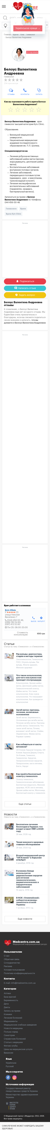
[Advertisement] (25, 250)
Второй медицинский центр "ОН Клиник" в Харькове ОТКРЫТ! (30, 858)
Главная (7, 35)
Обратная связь (11, 959)
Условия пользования (14, 970)
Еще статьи (25, 804)
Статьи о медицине (13, 1042)
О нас (6, 956)
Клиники (8, 1014)
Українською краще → (28, 28)
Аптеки (7, 993)
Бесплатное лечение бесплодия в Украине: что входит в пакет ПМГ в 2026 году (30, 827)
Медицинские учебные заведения (20, 1025)
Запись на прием (12, 1011)
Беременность (11, 1000)
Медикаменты (10, 1021)
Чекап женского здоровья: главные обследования (30, 843)
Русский (10, 1066)
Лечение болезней (13, 1018)
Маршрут (41, 619)
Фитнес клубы (11, 1046)
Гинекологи (11, 209)
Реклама (8, 966)
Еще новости (25, 919)
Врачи (23, 209)
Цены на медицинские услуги (18, 1049)
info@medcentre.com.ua (23, 983)
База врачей (10, 997)
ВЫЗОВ (33, 619)
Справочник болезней (15, 1039)
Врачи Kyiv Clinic (13, 214)
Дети (6, 1004)
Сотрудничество (12, 963)
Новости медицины (13, 1028)
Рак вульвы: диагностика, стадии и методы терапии (29, 655)
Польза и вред (11, 1032)
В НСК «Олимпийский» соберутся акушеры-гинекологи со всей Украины (28, 901)
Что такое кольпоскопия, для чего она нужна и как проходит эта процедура (29, 677)
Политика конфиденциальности (19, 973)
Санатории (9, 1035)
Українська (11, 1063)
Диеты (7, 1007)
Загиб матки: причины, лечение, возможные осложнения (28, 712)
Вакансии (8, 1053)
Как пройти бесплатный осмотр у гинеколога (28, 775)
